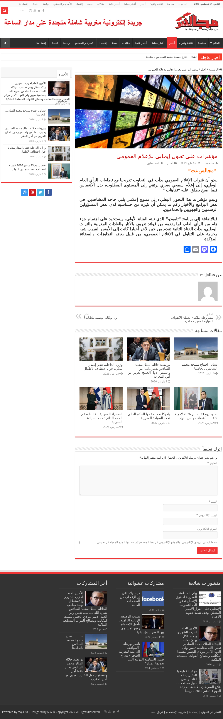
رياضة (46, 3)
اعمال (35, 3)
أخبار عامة (114, 3)
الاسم (213, 501)
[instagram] (30, 10)
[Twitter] (39, 10)
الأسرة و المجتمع (62, 3)
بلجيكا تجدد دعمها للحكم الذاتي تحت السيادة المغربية (149, 416)
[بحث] (4, 10)
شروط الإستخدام (175, 712)
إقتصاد (79, 3)
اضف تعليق (153, 163)
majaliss (209, 163)
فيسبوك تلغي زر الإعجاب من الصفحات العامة (130, 599)
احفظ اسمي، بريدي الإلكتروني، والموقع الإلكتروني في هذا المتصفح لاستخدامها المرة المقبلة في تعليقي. (157, 542)
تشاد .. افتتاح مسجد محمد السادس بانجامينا (171, 56)
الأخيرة (63, 74)
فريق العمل (156, 712)
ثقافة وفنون (156, 3)
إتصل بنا (23, 3)
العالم (184, 3)
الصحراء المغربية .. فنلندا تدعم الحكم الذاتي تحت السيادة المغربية (102, 418)
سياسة (170, 3)
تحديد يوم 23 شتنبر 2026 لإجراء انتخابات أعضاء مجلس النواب (196, 416)
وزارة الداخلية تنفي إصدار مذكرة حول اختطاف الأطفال (103, 367)
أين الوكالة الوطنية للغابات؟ (101, 316)
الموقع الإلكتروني (207, 528)
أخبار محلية (130, 3)
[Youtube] (35, 10)
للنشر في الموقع (211, 712)
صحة (90, 3)
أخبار (142, 3)
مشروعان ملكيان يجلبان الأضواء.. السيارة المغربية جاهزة (192, 318)
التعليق (212, 463)
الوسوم (63, 101)
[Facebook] (43, 10)
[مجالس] (181, 20)
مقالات (100, 3)
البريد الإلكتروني (207, 515)
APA (49, 712)
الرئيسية (214, 69)
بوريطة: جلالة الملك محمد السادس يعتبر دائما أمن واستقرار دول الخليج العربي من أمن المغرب (141, 56)
